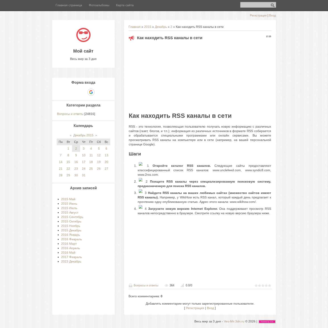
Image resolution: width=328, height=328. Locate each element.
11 (91, 155)
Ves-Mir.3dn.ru (234, 321)
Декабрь (161, 27)
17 (83, 162)
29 (68, 175)
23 (76, 168)
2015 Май (68, 199)
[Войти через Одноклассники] (98, 92)
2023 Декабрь (71, 261)
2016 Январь (70, 234)
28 (60, 175)
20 (106, 162)
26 (99, 168)
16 (76, 162)
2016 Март (69, 243)
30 (76, 175)
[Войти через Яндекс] (83, 92)
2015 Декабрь (71, 230)
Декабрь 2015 (83, 135)
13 (106, 155)
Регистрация (258, 15)
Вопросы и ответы (146, 285)
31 (83, 175)
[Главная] (83, 41)
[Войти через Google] (91, 92)
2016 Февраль (71, 239)
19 (99, 162)
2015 (147, 27)
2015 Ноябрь (70, 226)
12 (99, 155)
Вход (272, 15)
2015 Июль (69, 208)
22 (68, 168)
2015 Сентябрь (72, 217)
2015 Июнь (69, 203)
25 (91, 168)
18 (91, 162)
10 (83, 155)
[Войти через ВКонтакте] (75, 92)
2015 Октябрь (71, 221)
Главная (135, 27)
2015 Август (69, 212)
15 (68, 162)
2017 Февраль (71, 257)
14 (60, 162)
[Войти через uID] (68, 92)
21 (60, 168)
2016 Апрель (70, 248)
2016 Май (68, 252)
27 (106, 168)
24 (83, 168)
